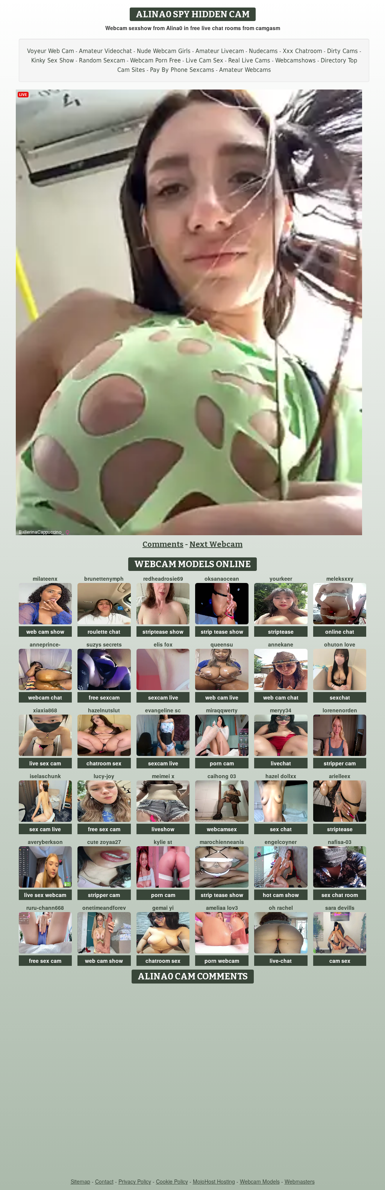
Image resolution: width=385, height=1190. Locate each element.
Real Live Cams (249, 60)
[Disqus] (193, 1081)
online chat (339, 631)
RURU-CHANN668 (45, 907)
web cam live (221, 697)
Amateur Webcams (245, 69)
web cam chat (281, 697)
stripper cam (340, 763)
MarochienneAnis (222, 841)
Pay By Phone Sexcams (182, 69)
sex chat (281, 829)
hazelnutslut (104, 710)
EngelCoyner (281, 841)
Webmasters (300, 1181)
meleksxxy (339, 578)
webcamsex (222, 829)
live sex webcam (45, 895)
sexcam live (163, 697)
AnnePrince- (45, 644)
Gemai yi (163, 907)
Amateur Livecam (220, 51)
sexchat (340, 697)
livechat (281, 763)
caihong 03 (222, 776)
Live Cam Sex (204, 60)
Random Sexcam (102, 60)
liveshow (163, 829)
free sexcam (104, 697)
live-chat (281, 960)
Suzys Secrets (104, 644)
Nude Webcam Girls (164, 51)
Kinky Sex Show (52, 60)
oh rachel (281, 907)
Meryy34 (280, 710)
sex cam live (45, 829)
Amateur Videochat (105, 51)
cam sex (339, 960)
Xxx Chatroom (302, 51)
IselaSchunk (45, 776)
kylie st (163, 841)
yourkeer (281, 578)
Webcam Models (260, 1181)
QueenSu (222, 644)
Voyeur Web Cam (50, 51)
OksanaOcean (222, 578)
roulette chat (104, 631)
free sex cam (104, 829)
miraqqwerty (222, 710)
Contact (104, 1181)
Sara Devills (340, 907)
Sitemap (80, 1181)
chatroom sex (103, 763)
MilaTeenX (45, 578)
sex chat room (339, 895)
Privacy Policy (134, 1181)
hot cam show (281, 895)
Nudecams (263, 51)
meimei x (163, 776)
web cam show (45, 631)
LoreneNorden (340, 710)
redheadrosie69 (163, 578)
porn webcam (222, 960)
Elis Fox (163, 644)
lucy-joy (104, 776)
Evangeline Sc (163, 710)
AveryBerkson (45, 841)
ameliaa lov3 (222, 907)
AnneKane (280, 644)
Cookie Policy (172, 1181)
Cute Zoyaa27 (104, 841)
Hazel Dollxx (280, 776)
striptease (281, 631)
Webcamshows (295, 60)
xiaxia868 (45, 710)
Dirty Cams (342, 51)
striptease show (162, 631)
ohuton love (339, 644)
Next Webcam (216, 544)
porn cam (222, 763)
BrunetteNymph (104, 578)
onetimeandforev (104, 907)
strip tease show (222, 631)
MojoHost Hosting (214, 1181)
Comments (162, 544)
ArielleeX (339, 776)
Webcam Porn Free (155, 60)
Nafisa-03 (340, 841)
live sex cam (45, 763)
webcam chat (45, 697)
